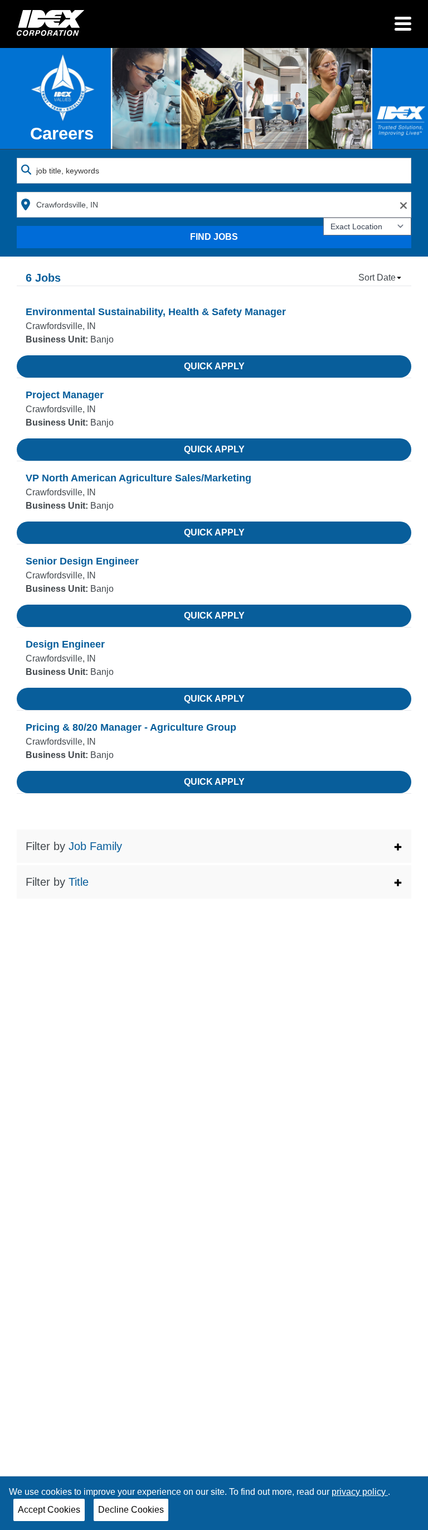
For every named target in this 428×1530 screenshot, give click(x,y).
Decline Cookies (131, 1509)
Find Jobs (214, 237)
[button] (214, 846)
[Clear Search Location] (400, 205)
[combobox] (214, 171)
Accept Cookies (49, 1509)
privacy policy (360, 1492)
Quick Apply (214, 366)
